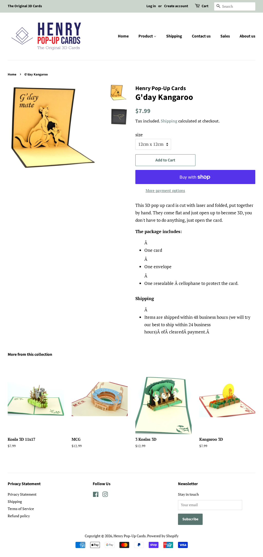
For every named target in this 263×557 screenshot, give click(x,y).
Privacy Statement (22, 494)
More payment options (165, 190)
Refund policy (19, 515)
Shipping (174, 36)
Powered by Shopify (163, 535)
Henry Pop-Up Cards (130, 535)
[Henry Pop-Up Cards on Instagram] (105, 495)
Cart (205, 6)
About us (247, 36)
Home (123, 36)
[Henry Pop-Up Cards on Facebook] (96, 495)
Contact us (201, 36)
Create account (176, 6)
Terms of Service (21, 508)
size (139, 135)
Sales (225, 36)
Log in (151, 6)
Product (146, 36)
